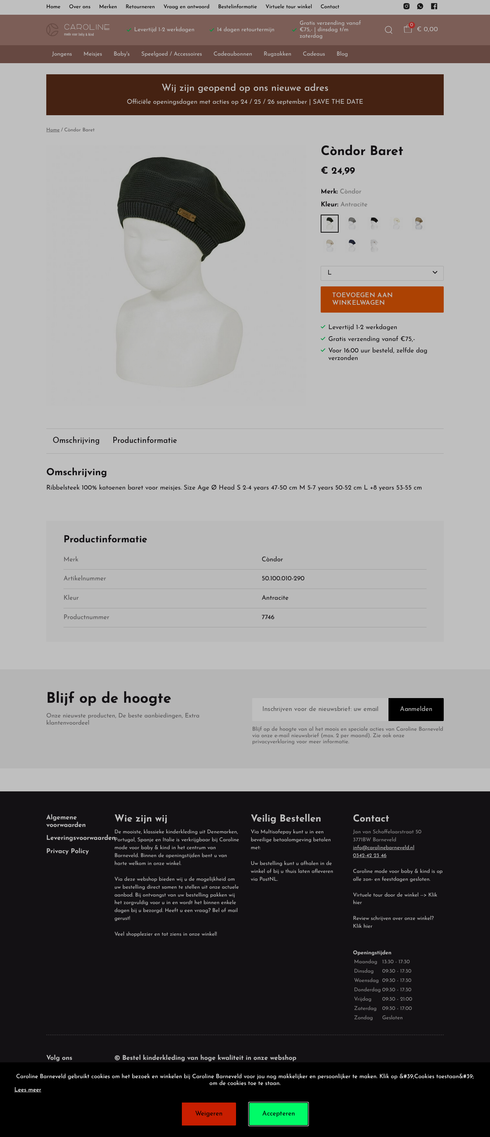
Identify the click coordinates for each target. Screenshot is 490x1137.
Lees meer (27, 1090)
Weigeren (208, 1114)
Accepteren (278, 1114)
